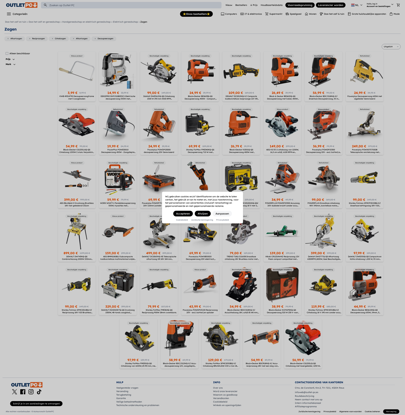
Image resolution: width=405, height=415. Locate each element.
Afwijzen (203, 213)
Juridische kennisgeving (202, 220)
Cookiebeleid (182, 220)
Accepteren (183, 213)
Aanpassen (222, 213)
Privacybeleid (222, 220)
